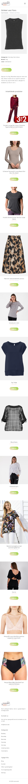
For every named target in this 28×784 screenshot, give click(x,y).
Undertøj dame (5, 748)
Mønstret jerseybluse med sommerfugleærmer (14, 547)
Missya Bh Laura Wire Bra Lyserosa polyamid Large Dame (14, 637)
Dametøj (3, 742)
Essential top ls (14, 486)
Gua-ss (14, 592)
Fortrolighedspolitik (6, 770)
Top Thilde (14, 382)
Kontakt (3, 764)
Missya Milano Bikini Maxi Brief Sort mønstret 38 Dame (14, 683)
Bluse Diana (14, 442)
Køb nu (6, 70)
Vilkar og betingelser (7, 767)
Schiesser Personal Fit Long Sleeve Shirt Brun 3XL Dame (14, 172)
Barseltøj (3, 736)
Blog (2, 761)
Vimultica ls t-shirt (14, 323)
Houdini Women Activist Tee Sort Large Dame (14, 218)
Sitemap (3, 772)
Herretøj (10, 57)
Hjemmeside (4, 13)
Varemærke (4, 751)
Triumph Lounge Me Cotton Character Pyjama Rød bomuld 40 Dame (14, 126)
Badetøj (3, 733)
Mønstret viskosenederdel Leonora (14, 278)
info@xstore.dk (5, 724)
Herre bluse (16, 57)
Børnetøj (3, 739)
